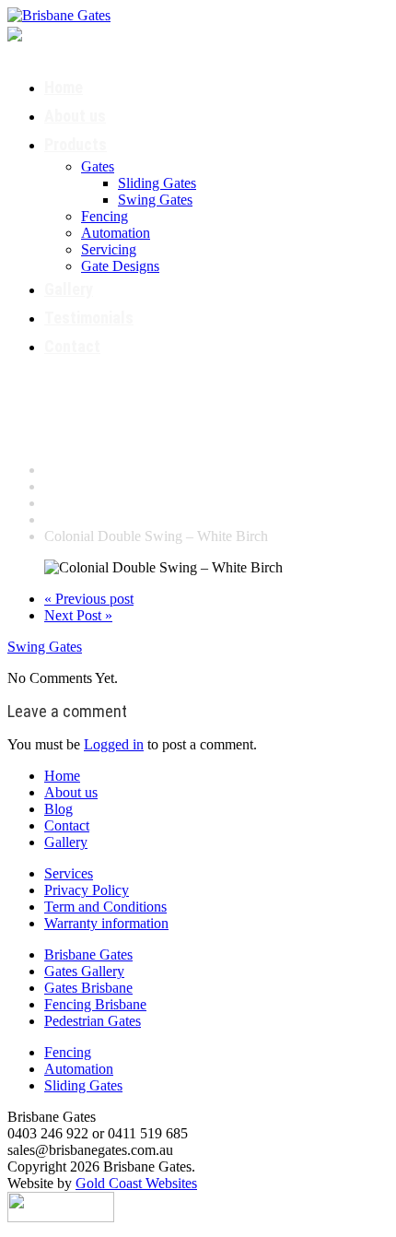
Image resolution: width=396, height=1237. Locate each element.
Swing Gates (155, 199)
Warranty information (106, 923)
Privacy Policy (86, 890)
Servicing (108, 249)
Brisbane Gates (88, 954)
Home (63, 87)
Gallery (68, 289)
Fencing (104, 216)
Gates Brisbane (88, 987)
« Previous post (89, 599)
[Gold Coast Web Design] (60, 1205)
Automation (115, 233)
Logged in (114, 744)
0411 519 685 (82, 49)
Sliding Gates (157, 183)
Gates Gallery (84, 971)
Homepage (76, 469)
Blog (58, 809)
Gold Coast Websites (136, 1183)
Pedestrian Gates (92, 1021)
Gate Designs (120, 266)
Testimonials (89, 317)
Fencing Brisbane (95, 1004)
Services (68, 873)
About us (75, 115)
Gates (97, 166)
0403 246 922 (104, 32)
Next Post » (78, 615)
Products (75, 144)
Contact (72, 346)
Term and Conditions (105, 906)
